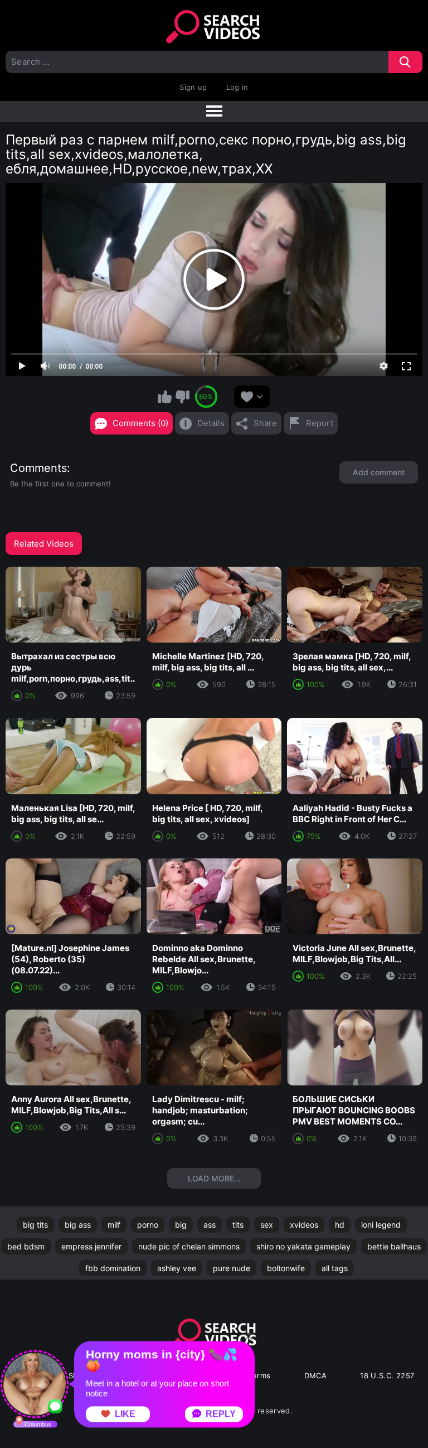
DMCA (315, 1375)
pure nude (231, 1268)
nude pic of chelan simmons (189, 1246)
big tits (35, 1224)
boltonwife (286, 1268)
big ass (78, 1224)
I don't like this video (182, 396)
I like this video (165, 396)
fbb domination (112, 1268)
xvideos (304, 1224)
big (181, 1224)
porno (147, 1224)
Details (211, 423)
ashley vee (176, 1268)
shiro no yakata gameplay (303, 1246)
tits (238, 1224)
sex (266, 1224)
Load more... (214, 1178)
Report (319, 423)
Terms (260, 1375)
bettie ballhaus (394, 1246)
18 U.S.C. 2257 (387, 1375)
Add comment (379, 472)
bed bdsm (26, 1246)
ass (209, 1224)
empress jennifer (91, 1246)
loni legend (381, 1224)
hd (339, 1224)
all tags (335, 1268)
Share (265, 423)
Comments (38, 468)
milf (114, 1224)
